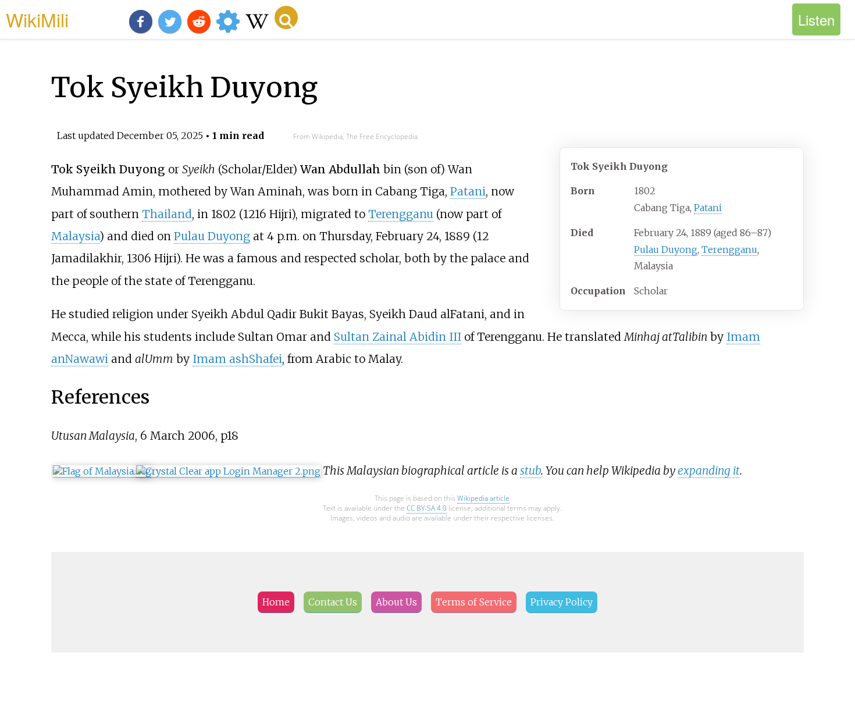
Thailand (167, 214)
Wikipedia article (483, 498)
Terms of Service (474, 602)
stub (530, 470)
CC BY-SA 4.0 (427, 508)
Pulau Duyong (665, 249)
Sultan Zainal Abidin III (397, 337)
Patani (708, 207)
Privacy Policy (561, 602)
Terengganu (729, 249)
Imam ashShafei (237, 359)
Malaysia (75, 236)
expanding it (709, 470)
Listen (816, 19)
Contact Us (332, 602)
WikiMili (37, 19)
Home (276, 602)
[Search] (286, 17)
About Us (396, 602)
